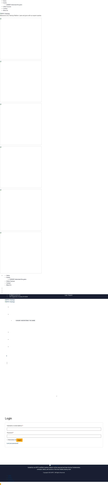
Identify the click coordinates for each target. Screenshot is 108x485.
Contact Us (11, 481)
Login (9, 475)
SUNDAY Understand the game (14, 4)
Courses (10, 479)
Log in (19, 440)
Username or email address (15, 425)
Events (5, 3)
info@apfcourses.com (14, 295)
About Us (5, 10)
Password (10, 432)
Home (4, 1)
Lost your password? (12, 443)
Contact (5, 8)
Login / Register (68, 295)
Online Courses (7, 6)
